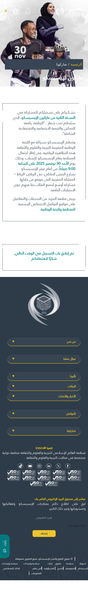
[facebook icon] (67, 466)
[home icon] (27, 11)
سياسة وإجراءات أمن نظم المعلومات (32, 568)
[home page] (71, 11)
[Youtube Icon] (30, 466)
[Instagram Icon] (39, 466)
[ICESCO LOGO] (44, 306)
